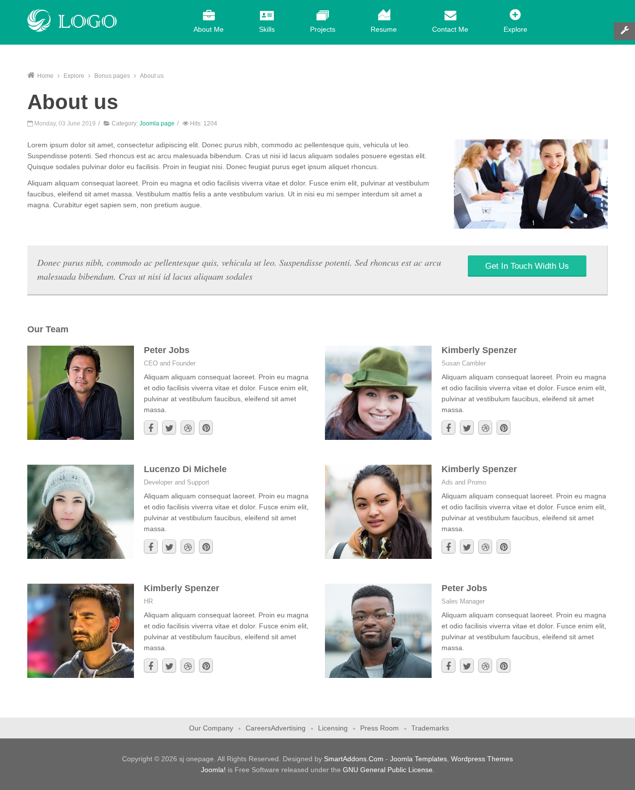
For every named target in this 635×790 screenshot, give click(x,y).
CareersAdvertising (276, 728)
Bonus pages (112, 75)
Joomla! (213, 770)
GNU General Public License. (389, 770)
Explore (74, 75)
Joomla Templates (418, 759)
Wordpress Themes (482, 759)
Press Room (379, 728)
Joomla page (157, 123)
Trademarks (430, 728)
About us (72, 102)
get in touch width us (527, 266)
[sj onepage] (72, 20)
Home (45, 75)
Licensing (333, 728)
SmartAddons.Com (353, 759)
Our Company (211, 728)
